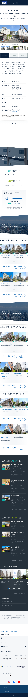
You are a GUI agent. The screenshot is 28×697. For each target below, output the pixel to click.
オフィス (3, 642)
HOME (2, 631)
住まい (7, 631)
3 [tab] (13, 261)
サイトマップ (20, 691)
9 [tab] (18, 588)
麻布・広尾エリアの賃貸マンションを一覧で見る (14, 419)
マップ (17, 203)
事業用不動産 (4, 646)
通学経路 (15, 111)
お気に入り (17, 3)
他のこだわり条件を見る (18, 509)
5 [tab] (13, 588)
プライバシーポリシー (20, 687)
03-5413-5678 (14, 201)
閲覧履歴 (13, 3)
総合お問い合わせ (7, 687)
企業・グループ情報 (6, 651)
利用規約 (7, 691)
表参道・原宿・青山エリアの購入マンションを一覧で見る (14, 295)
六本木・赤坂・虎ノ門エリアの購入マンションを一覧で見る (14, 386)
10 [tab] (19, 588)
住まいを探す (14, 631)
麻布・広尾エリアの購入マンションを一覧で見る (14, 448)
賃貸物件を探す (6, 601)
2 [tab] (9, 588)
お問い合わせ (20, 3)
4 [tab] (14, 261)
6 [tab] (14, 588)
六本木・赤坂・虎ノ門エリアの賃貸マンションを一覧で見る (14, 356)
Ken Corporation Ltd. (4, 2)
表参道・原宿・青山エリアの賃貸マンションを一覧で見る (14, 267)
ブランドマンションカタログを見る (15, 593)
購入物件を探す (6, 605)
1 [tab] (8, 588)
